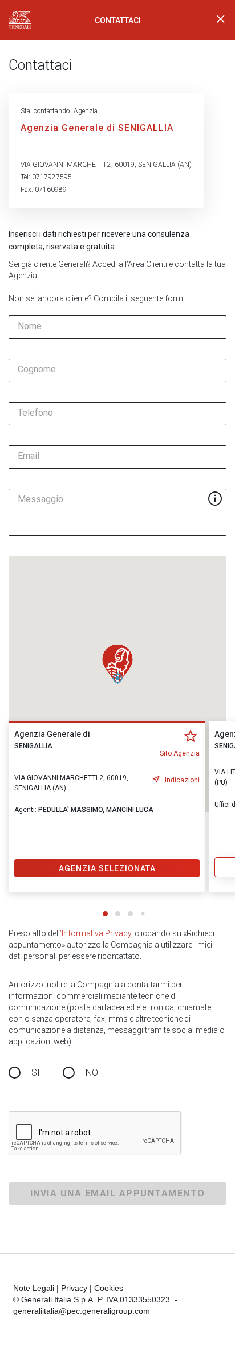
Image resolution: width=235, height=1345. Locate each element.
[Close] (220, 20)
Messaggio (40, 499)
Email (28, 456)
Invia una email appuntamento (117, 1193)
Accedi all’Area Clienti (129, 264)
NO (92, 1072)
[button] (117, 663)
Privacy (74, 1288)
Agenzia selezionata (107, 868)
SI (35, 1072)
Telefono (35, 412)
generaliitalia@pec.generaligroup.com (81, 1310)
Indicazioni (182, 780)
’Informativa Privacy (95, 933)
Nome (30, 326)
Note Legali (33, 1288)
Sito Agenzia (180, 753)
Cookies (108, 1288)
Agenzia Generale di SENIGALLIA (97, 127)
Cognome (37, 369)
